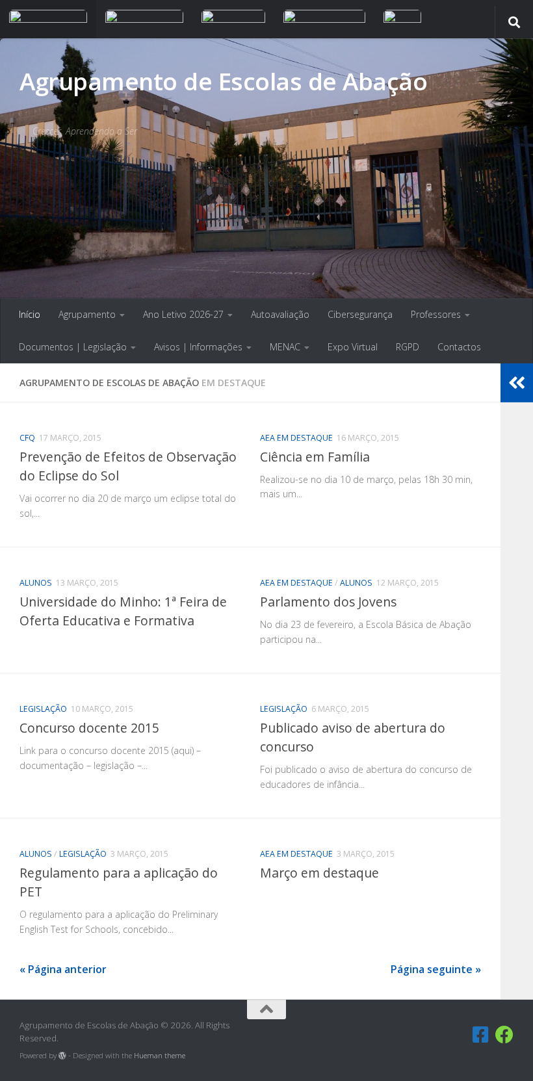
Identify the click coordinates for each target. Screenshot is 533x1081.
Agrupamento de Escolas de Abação (223, 81)
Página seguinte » (436, 969)
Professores (436, 314)
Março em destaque (319, 872)
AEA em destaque (296, 437)
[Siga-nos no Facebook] (504, 1035)
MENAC (285, 347)
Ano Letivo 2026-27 (183, 314)
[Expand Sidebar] (516, 382)
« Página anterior (63, 969)
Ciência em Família (315, 456)
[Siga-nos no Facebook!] (481, 1035)
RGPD (407, 347)
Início (29, 314)
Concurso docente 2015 (89, 727)
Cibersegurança (360, 314)
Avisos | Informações (198, 347)
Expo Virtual (353, 347)
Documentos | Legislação (73, 347)
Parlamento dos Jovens (328, 601)
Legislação (43, 708)
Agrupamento (87, 314)
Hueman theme (159, 1055)
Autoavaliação (280, 314)
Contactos (459, 347)
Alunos (36, 582)
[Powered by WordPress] (62, 1056)
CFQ (27, 437)
